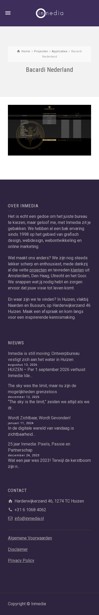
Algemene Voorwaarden (30, 538)
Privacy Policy (21, 560)
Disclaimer (18, 549)
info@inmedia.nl (29, 518)
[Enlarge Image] (49, 130)
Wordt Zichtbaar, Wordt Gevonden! (39, 417)
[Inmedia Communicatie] (50, 12)
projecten (38, 270)
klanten (77, 270)
